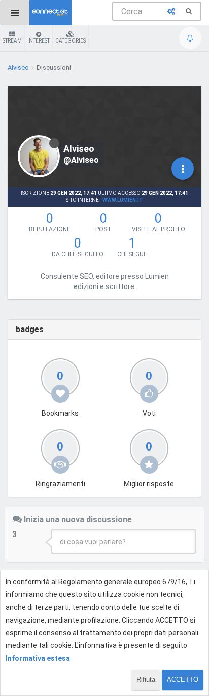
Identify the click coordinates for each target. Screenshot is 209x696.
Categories (70, 41)
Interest (38, 41)
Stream (12, 41)
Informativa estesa (38, 658)
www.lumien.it (122, 200)
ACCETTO (182, 679)
